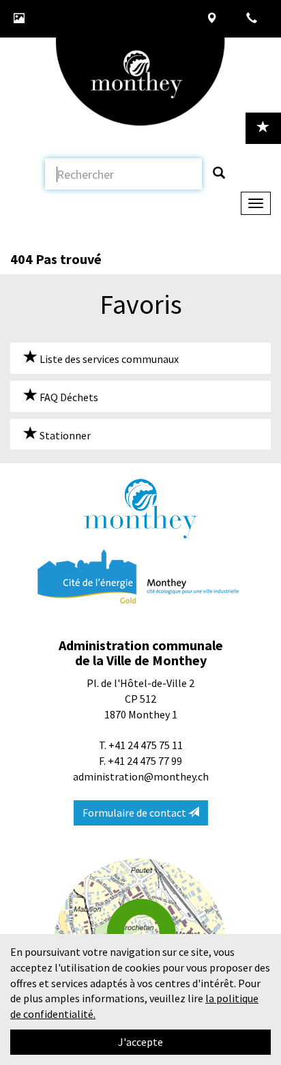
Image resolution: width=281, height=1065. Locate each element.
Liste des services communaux (108, 359)
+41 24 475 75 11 (145, 745)
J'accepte (140, 1042)
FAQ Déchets (68, 397)
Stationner (64, 435)
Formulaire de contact (135, 812)
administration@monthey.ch (141, 776)
